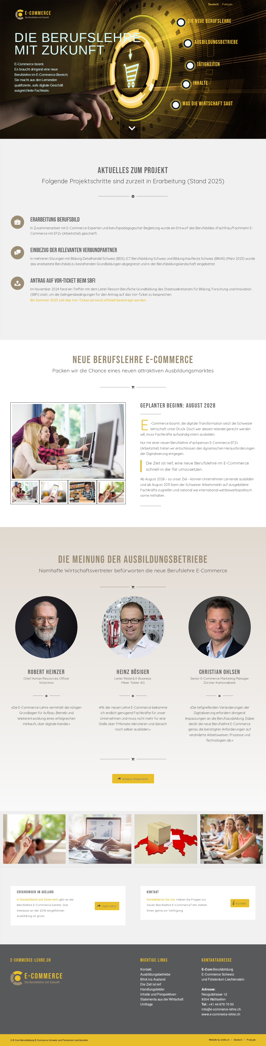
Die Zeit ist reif (150, 984)
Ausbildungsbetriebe (155, 974)
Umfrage (146, 1004)
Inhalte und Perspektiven (158, 994)
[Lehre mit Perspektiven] (68, 441)
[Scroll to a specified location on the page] (132, 127)
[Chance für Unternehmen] (82, 492)
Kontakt (145, 969)
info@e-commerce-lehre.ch (221, 1009)
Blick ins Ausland (152, 979)
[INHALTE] (186, 82)
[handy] (53, 492)
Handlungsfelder (152, 989)
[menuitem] (219, 1040)
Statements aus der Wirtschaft (161, 999)
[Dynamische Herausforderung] (111, 492)
